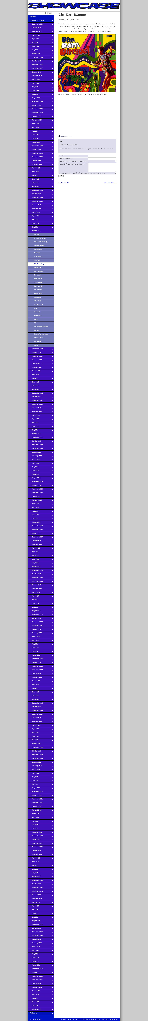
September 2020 (35, 748)
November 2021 (35, 799)
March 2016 (34, 548)
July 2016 (33, 563)
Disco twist (38, 290)
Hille (35, 323)
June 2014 (33, 471)
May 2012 (33, 379)
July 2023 (33, 873)
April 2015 (33, 508)
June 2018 (33, 648)
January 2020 (34, 718)
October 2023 (34, 884)
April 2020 (33, 729)
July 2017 (33, 607)
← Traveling (63, 182)
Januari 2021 (34, 762)
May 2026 (33, 998)
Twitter (105, 1019)
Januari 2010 (34, 161)
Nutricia (36, 234)
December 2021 (35, 803)
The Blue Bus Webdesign (91, 1019)
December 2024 (35, 936)
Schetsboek (38, 279)
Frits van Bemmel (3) (41, 242)
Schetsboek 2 (38, 282)
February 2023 (35, 855)
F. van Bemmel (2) (40, 238)
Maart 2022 (34, 814)
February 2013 (35, 412)
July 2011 (33, 227)
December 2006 (35, 24)
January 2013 (34, 408)
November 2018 (35, 666)
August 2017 (34, 611)
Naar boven (114, 1019)
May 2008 (33, 87)
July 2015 (33, 519)
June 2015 (33, 515)
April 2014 (33, 463)
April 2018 (33, 641)
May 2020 (33, 733)
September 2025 (35, 969)
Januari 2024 (34, 895)
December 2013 (35, 449)
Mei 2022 (33, 821)
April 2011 (33, 216)
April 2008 (33, 83)
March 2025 (34, 947)
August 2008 (34, 98)
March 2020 (34, 725)
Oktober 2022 (34, 840)
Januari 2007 (34, 28)
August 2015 (34, 522)
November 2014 (35, 489)
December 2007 (35, 69)
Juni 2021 (33, 781)
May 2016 (33, 556)
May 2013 (33, 423)
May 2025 (33, 954)
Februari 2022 (34, 810)
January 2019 (34, 674)
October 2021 (34, 796)
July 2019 (33, 696)
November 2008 (35, 109)
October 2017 (34, 618)
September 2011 (35, 349)
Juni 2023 (33, 869)
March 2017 (34, 593)
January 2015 (34, 497)
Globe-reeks (38, 267)
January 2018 (34, 629)
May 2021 (33, 777)
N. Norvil (37, 253)
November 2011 (35, 356)
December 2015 (35, 537)
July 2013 (33, 430)
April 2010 (33, 172)
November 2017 (35, 622)
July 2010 (33, 183)
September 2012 (35, 393)
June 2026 (33, 1002)
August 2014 (34, 478)
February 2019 (35, 677)
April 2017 (33, 596)
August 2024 (34, 921)
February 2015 (35, 500)
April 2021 (33, 773)
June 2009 (33, 135)
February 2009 (35, 120)
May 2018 (33, 644)
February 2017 (35, 589)
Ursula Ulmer (38, 338)
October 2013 (34, 441)
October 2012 (34, 397)
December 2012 (35, 404)
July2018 (33, 652)
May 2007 (33, 43)
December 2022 (35, 847)
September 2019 (35, 703)
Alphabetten (38, 249)
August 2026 (34, 1010)
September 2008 (35, 102)
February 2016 (35, 545)
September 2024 (35, 925)
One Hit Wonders (39, 245)
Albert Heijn (38, 293)
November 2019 (35, 711)
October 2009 (34, 150)
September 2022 (35, 836)
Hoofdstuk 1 (38, 341)
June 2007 (33, 46)
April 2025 (33, 951)
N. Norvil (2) (38, 256)
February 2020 (35, 722)
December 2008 (35, 113)
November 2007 (35, 65)
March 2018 (34, 637)
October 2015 (34, 534)
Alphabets (32, 1013)
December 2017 (35, 626)
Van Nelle (37, 312)
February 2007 (35, 32)
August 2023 (34, 877)
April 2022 (33, 818)
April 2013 (33, 419)
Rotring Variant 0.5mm (41, 334)
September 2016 (35, 570)
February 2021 (35, 766)
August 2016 (34, 567)
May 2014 (33, 467)
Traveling (37, 260)
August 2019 (34, 700)
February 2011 (35, 209)
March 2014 (34, 460)
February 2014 (35, 456)
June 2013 (33, 427)
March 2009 (34, 124)
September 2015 (35, 526)
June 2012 (33, 382)
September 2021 (35, 792)
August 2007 (34, 54)
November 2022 (35, 843)
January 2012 (34, 364)
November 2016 (35, 578)
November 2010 (35, 198)
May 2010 (33, 176)
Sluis (35, 308)
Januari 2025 (34, 939)
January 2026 (34, 984)
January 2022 (34, 807)
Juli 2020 (33, 740)
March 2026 (34, 991)
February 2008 (35, 76)
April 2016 (33, 552)
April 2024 (33, 906)
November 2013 (35, 445)
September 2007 (35, 58)
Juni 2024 (33, 914)
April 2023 (33, 862)
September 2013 (35, 438)
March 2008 (34, 80)
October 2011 (34, 353)
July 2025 (33, 962)
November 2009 (35, 153)
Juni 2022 (33, 825)
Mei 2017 (33, 600)
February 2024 (35, 899)
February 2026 (35, 987)
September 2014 (35, 482)
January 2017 (34, 585)
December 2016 (35, 581)
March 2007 (34, 35)
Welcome (32, 17)
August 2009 (34, 142)
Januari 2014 (34, 452)
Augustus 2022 (35, 832)
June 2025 (33, 958)
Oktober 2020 (34, 751)
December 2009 (35, 157)
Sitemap (69, 1019)
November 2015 (35, 530)
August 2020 (34, 744)
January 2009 (34, 117)
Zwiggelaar (37, 275)
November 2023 (35, 888)
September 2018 (35, 659)
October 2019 (34, 707)
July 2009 (33, 139)
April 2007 (33, 39)
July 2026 (33, 1006)
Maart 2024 (34, 903)
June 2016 (33, 559)
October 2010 (34, 194)
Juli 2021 (33, 784)
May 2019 (33, 689)
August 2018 (34, 655)
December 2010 (35, 201)
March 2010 (34, 168)
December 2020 (35, 759)
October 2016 (34, 574)
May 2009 (33, 131)
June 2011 (33, 224)
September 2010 (35, 190)
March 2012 (34, 371)
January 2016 (34, 541)
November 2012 (35, 401)
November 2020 (35, 755)
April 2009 (33, 128)
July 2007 (33, 50)
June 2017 (33, 604)
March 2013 (34, 415)
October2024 (34, 928)
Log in (77, 1019)
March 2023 (34, 858)
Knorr (36, 319)
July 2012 (33, 386)
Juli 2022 (33, 829)
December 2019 (35, 714)
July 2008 (33, 94)
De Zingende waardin (41, 326)
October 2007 (34, 61)
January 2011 (34, 205)
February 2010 (35, 165)
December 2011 (35, 360)
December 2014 (35, 493)
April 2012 (33, 375)
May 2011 (33, 220)
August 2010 (34, 187)
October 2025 (34, 973)
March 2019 (34, 681)
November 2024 (35, 932)
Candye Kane (38, 304)
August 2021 (34, 788)
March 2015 (34, 504)
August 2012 (34, 390)
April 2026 (33, 995)
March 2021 (34, 770)
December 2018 (35, 670)
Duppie (36, 330)
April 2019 (33, 685)
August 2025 (34, 965)
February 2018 (35, 633)
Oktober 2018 (34, 663)
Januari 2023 (34, 851)
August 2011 (34, 231)
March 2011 (34, 212)
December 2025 (35, 980)
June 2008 (33, 91)
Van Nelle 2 (38, 315)
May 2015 (33, 511)
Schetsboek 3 (38, 286)
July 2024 (33, 917)
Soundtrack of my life (36, 21)
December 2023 (35, 891)
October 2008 (34, 105)
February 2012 (35, 367)
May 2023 (33, 866)
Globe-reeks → (110, 182)
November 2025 (35, 976)
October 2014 (34, 486)
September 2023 (35, 880)
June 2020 (33, 736)
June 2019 (33, 692)
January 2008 (34, 72)
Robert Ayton (38, 271)
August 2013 (34, 434)
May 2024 (33, 910)
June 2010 (33, 179)
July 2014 (33, 474)
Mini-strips (37, 297)
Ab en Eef (37, 301)
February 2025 (35, 943)
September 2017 (35, 615)
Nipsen (36, 345)
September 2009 (35, 146)
